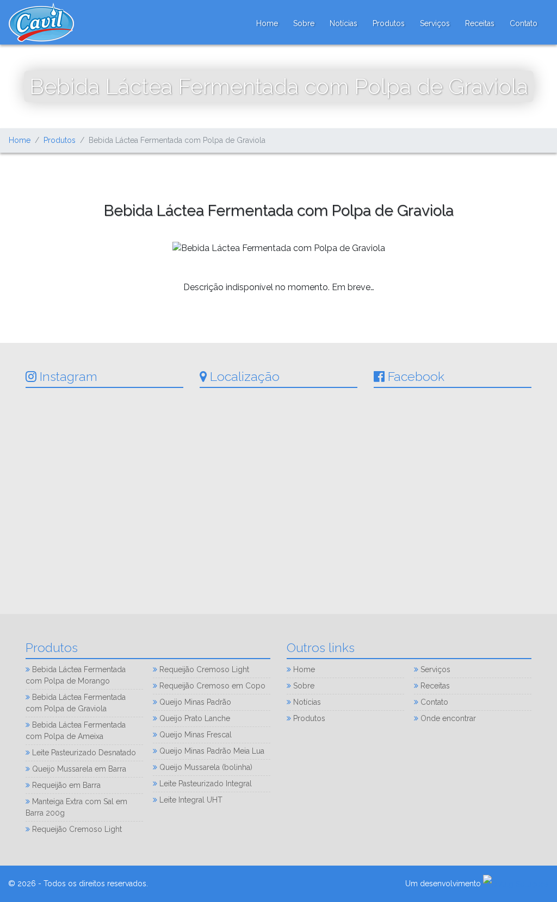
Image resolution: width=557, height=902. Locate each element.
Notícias (343, 23)
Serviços (435, 23)
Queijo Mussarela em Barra (78, 769)
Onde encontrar (447, 718)
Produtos (389, 23)
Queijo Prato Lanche (193, 718)
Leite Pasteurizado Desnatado (83, 752)
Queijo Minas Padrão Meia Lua (210, 751)
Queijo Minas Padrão (194, 702)
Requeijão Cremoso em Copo (211, 685)
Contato (523, 23)
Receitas (479, 23)
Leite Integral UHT (189, 799)
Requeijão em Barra (65, 785)
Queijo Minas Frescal (194, 734)
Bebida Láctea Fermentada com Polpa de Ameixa (76, 731)
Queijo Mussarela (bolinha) (204, 767)
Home (267, 23)
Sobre (303, 23)
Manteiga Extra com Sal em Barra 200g (76, 807)
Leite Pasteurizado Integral (204, 783)
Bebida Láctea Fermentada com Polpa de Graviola (76, 703)
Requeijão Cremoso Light (76, 829)
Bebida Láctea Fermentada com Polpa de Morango (76, 675)
